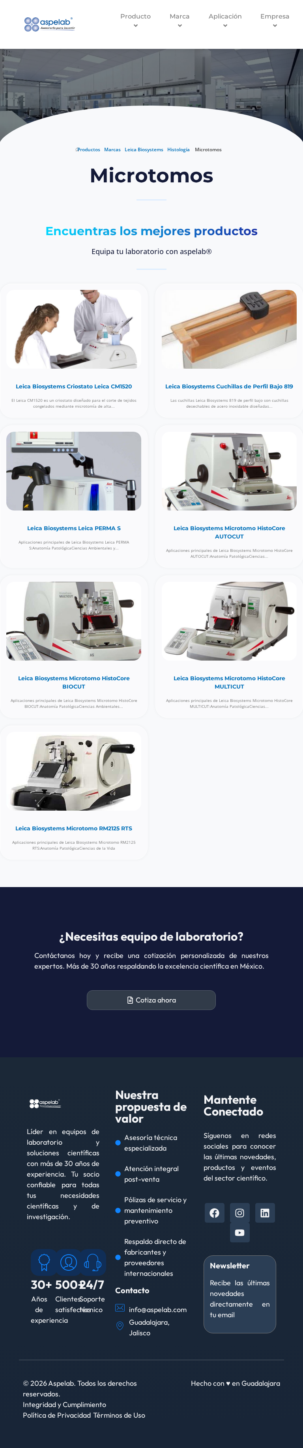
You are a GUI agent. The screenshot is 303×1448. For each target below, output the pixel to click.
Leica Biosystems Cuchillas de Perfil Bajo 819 (229, 386)
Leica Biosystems (144, 149)
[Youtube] (240, 1232)
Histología (178, 149)
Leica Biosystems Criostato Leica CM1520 (74, 386)
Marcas (112, 149)
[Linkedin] (265, 1213)
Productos (88, 149)
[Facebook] (214, 1213)
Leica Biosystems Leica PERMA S (74, 528)
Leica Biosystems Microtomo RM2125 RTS (73, 828)
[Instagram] (240, 1213)
